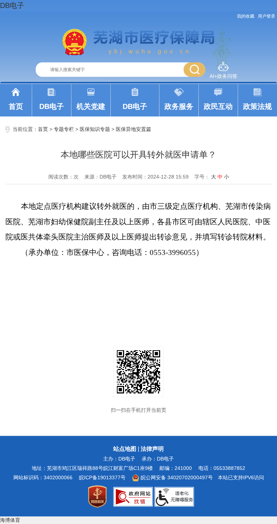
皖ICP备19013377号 (102, 477)
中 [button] (220, 177)
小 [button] (226, 177)
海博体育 (10, 520)
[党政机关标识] (97, 496)
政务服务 (178, 106)
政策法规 (257, 106)
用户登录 (266, 16)
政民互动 (218, 106)
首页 (16, 106)
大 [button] (213, 177)
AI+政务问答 (223, 76)
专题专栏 (64, 129)
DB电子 (12, 5)
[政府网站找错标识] (133, 496)
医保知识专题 (95, 129)
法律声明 (152, 449)
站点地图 (124, 449)
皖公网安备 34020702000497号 (176, 477)
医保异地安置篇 (133, 129)
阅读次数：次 (63, 177)
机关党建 (90, 106)
